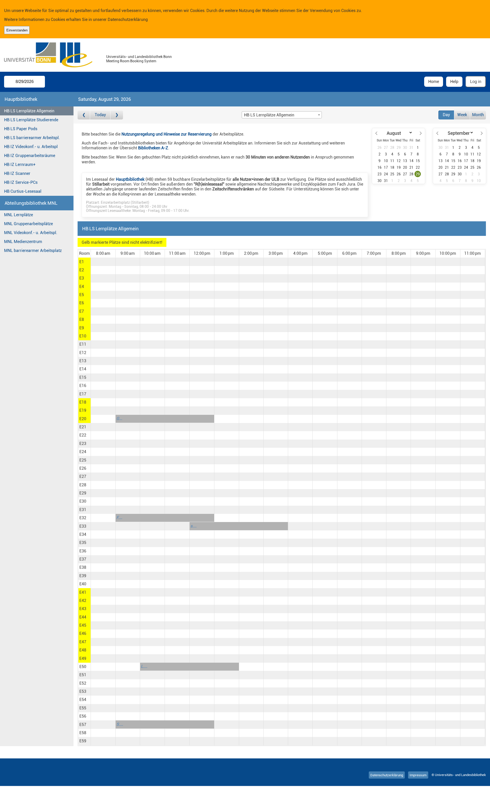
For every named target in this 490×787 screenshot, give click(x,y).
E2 (81, 270)
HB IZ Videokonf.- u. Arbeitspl (31, 146)
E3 (81, 278)
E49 (82, 658)
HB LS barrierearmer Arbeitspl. (32, 137)
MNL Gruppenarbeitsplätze (28, 223)
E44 (82, 617)
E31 (82, 509)
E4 (81, 286)
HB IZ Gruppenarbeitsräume (29, 155)
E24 (82, 451)
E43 (82, 608)
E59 (82, 740)
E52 (82, 683)
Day (446, 114)
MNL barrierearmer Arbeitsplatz (33, 250)
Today (100, 114)
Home (433, 81)
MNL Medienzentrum (23, 241)
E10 (82, 336)
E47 (82, 641)
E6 (81, 302)
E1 (81, 261)
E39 (82, 575)
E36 (82, 551)
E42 (82, 600)
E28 (82, 484)
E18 (82, 402)
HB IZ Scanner (17, 173)
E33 (82, 526)
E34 (82, 534)
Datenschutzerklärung (128, 19)
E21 (82, 427)
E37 (82, 559)
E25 (82, 460)
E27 (82, 476)
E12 (82, 352)
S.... (119, 724)
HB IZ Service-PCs (21, 182)
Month (478, 114)
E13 (82, 360)
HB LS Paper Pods (20, 128)
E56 (82, 716)
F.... (119, 517)
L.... (144, 666)
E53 (82, 691)
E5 (81, 294)
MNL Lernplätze (18, 214)
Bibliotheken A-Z (153, 148)
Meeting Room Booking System (131, 61)
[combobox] (282, 114)
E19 (82, 410)
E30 (82, 501)
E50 (82, 666)
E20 (82, 418)
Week (462, 114)
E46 (82, 633)
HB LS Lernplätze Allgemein (29, 110)
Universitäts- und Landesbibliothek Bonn (139, 57)
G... (119, 418)
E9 (81, 327)
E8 (81, 319)
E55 (82, 708)
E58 (82, 732)
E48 (82, 650)
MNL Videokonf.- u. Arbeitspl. (30, 232)
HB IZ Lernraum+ (19, 164)
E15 (82, 377)
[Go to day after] (117, 115)
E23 (82, 443)
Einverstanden (17, 30)
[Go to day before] (84, 115)
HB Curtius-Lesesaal (22, 191)
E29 (82, 493)
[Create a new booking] (103, 262)
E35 (82, 542)
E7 (81, 311)
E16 (82, 385)
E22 (82, 435)
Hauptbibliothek (130, 179)
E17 (82, 394)
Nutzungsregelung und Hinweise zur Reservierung (166, 134)
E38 (82, 567)
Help (454, 81)
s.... (193, 526)
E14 (82, 369)
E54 (82, 699)
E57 (82, 724)
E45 (82, 625)
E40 (82, 584)
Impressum (418, 775)
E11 (82, 344)
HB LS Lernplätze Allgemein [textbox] (269, 115)
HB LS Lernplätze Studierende (31, 119)
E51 (82, 674)
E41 (82, 592)
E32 (82, 517)
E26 (82, 468)
